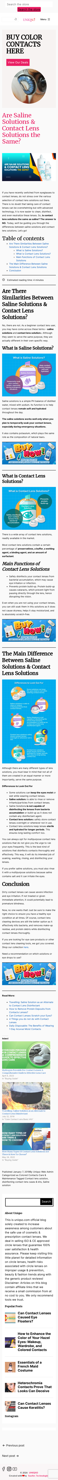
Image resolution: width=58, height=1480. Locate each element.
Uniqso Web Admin (43, 1171)
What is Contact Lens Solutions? (33, 253)
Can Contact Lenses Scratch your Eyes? (30, 1015)
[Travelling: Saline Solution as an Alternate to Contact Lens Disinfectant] (26, 1095)
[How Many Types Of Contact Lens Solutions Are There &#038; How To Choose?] (26, 1136)
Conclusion (15, 270)
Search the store (29, 9)
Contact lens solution (36, 1178)
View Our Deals (18, 62)
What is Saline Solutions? (29, 250)
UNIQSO (33, 1472)
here (26, 947)
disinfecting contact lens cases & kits (22, 1181)
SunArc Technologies (38, 1475)
